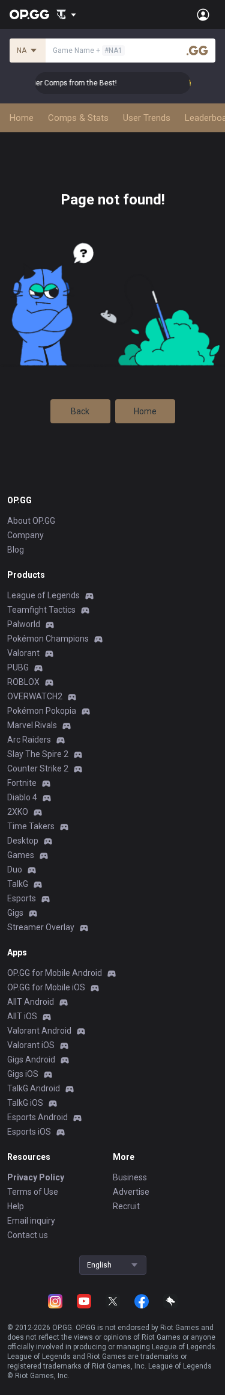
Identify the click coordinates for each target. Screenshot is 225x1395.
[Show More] (66, 14)
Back (80, 411)
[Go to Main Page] (29, 14)
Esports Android (37, 1117)
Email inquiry (31, 1220)
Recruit (126, 1206)
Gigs (15, 913)
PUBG (18, 667)
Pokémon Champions (48, 638)
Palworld (23, 624)
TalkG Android (33, 1088)
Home (145, 411)
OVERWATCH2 (34, 696)
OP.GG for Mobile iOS (46, 987)
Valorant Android (39, 1030)
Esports (21, 898)
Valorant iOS (31, 1045)
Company (25, 535)
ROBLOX (23, 682)
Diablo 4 (22, 797)
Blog (15, 549)
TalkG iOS (25, 1103)
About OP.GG (31, 521)
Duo (14, 869)
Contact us (27, 1235)
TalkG (17, 884)
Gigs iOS (22, 1074)
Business (130, 1177)
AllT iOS (22, 1016)
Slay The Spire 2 (37, 754)
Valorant (23, 653)
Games (20, 855)
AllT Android (30, 1002)
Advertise (131, 1192)
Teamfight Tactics (41, 610)
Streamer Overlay (40, 927)
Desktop (22, 840)
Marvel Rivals (32, 725)
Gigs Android (31, 1059)
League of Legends (43, 595)
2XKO (17, 812)
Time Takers (31, 826)
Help (15, 1206)
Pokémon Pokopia (41, 711)
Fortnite (22, 783)
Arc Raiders (29, 739)
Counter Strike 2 (37, 768)
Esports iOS (29, 1131)
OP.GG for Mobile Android (54, 973)
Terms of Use (32, 1192)
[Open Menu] (203, 14)
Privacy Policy (35, 1177)
